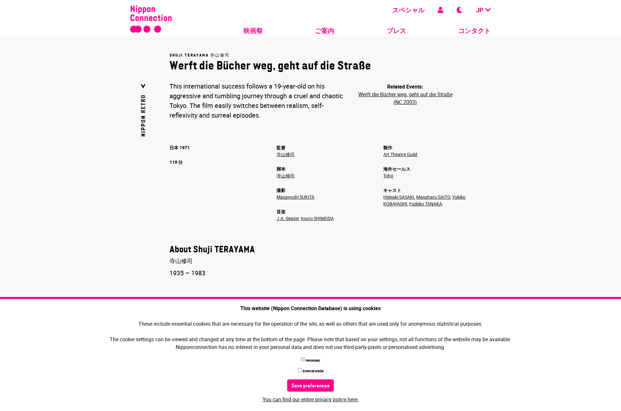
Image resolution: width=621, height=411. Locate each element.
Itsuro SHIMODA (317, 218)
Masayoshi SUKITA (295, 197)
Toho (388, 176)
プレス (396, 30)
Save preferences (310, 386)
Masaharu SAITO (433, 197)
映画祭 (253, 30)
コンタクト (474, 30)
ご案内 (324, 30)
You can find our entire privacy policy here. (311, 399)
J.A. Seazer (288, 218)
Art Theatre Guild (400, 154)
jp (480, 9)
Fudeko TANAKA (425, 204)
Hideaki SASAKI (398, 197)
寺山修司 (286, 154)
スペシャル (408, 9)
